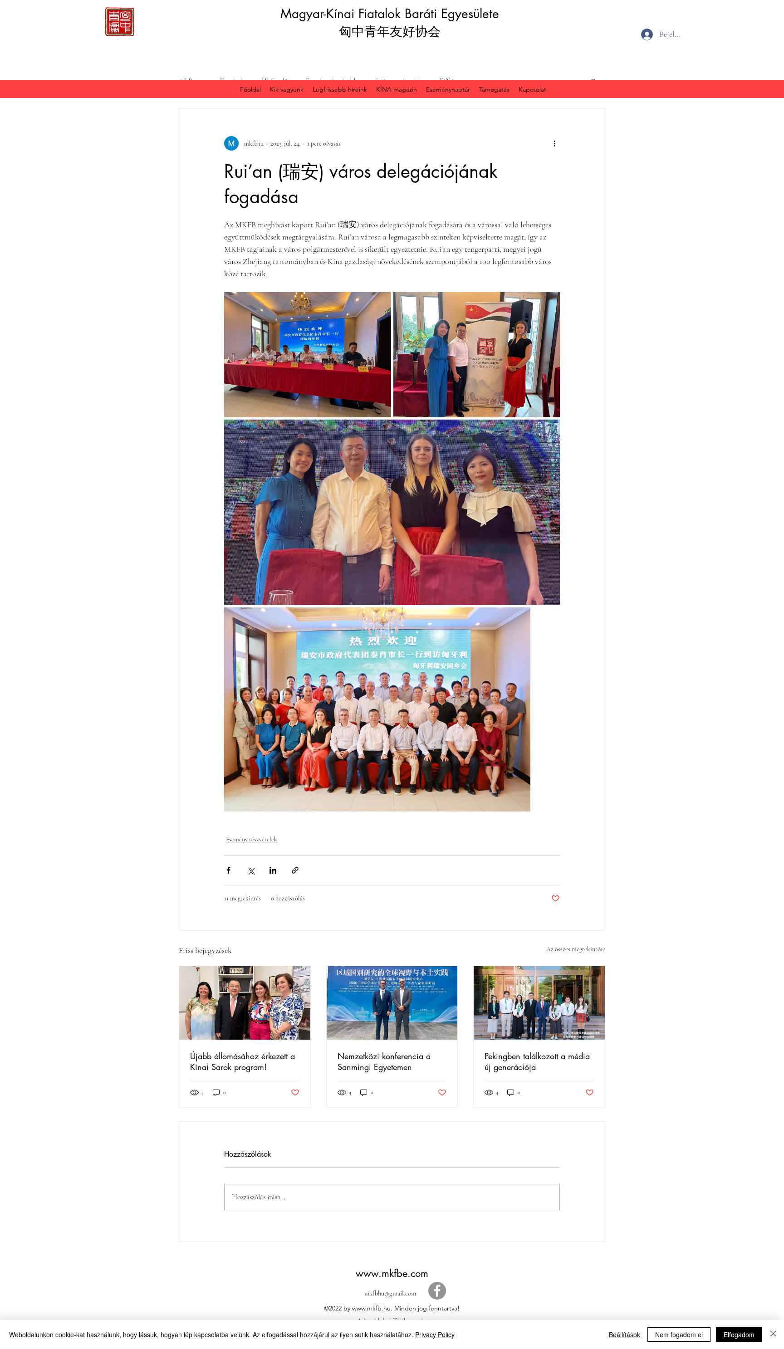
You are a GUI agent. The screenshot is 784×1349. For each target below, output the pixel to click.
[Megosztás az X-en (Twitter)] (250, 870)
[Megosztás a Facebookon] (228, 870)
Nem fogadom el (679, 1334)
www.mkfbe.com (392, 1273)
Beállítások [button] (624, 1334)
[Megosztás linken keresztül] (295, 870)
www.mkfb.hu (371, 1308)
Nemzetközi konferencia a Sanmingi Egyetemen (384, 1061)
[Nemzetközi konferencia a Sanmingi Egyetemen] (392, 1003)
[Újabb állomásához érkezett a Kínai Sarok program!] (244, 1003)
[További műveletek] (554, 143)
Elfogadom (739, 1334)
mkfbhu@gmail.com (390, 1293)
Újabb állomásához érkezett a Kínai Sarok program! (242, 1061)
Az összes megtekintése (575, 949)
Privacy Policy (435, 1334)
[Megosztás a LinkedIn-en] (273, 870)
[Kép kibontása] (307, 354)
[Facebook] (437, 1291)
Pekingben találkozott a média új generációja (537, 1061)
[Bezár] (773, 1334)
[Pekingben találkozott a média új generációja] (539, 1003)
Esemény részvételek (251, 839)
